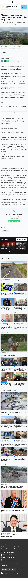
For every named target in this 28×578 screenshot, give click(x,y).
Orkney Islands (5, 230)
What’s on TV (4, 549)
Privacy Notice (17, 563)
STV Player (4, 547)
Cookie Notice (4, 565)
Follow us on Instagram (8, 560)
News (2, 12)
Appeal (16, 549)
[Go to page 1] (9, 251)
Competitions (18, 547)
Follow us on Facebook (8, 554)
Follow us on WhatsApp (8, 557)
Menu (4, 2)
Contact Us (23, 563)
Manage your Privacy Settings (8, 569)
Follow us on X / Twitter (8, 552)
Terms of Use (10, 563)
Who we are (3, 563)
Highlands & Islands (11, 12)
